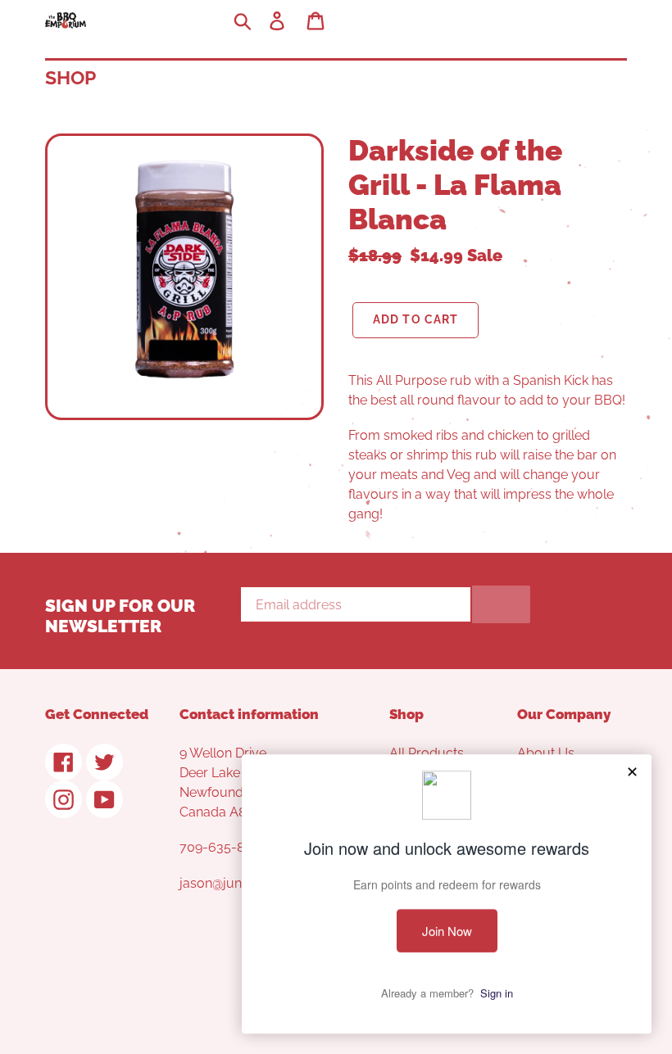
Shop (70, 77)
